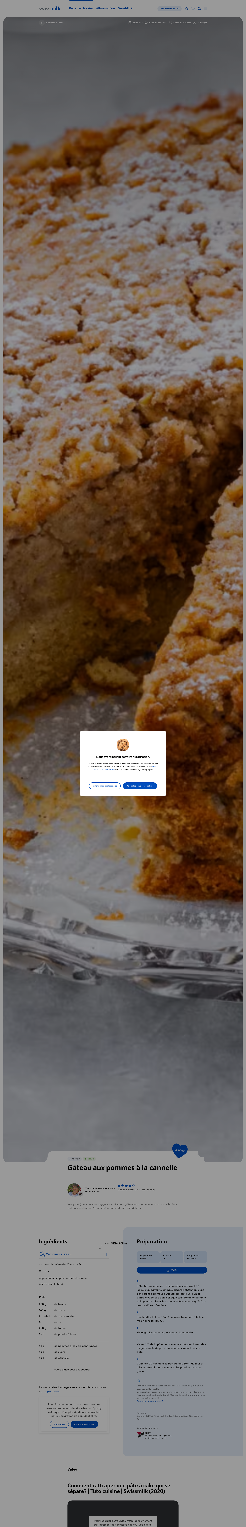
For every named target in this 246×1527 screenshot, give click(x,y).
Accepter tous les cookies (140, 786)
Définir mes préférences (105, 786)
